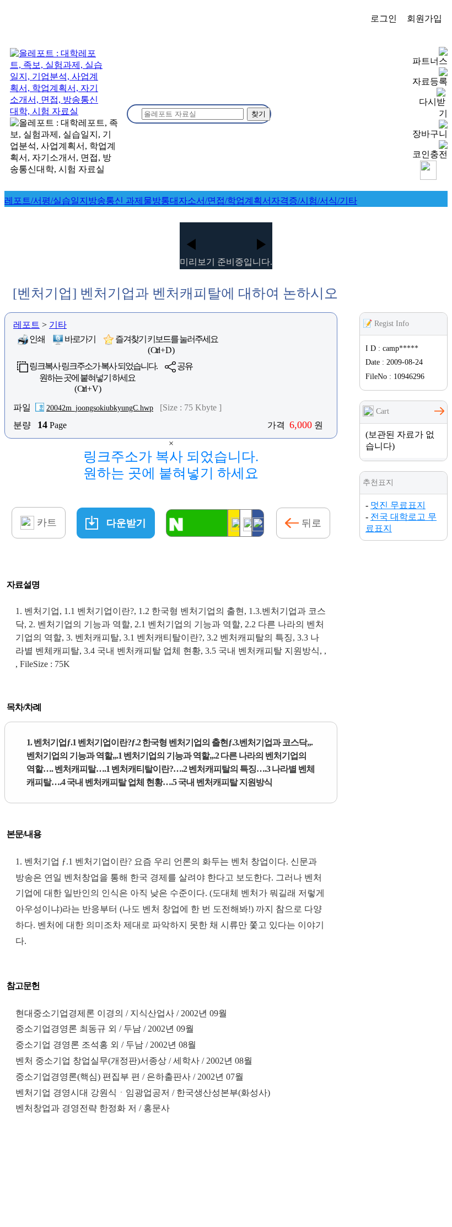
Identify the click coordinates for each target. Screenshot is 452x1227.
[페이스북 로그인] (258, 523)
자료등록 (430, 81)
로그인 (383, 18)
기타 (58, 324)
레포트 (26, 324)
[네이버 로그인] (197, 523)
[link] (46, 200)
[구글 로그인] (246, 523)
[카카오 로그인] (234, 523)
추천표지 (378, 482)
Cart (381, 411)
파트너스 (430, 61)
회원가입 (424, 18)
